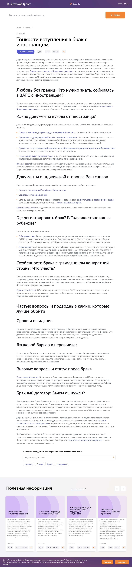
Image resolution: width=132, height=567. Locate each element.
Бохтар (40, 464)
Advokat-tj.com (20, 4)
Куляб (49, 464)
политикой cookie (32, 562)
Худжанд (28, 464)
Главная (19, 28)
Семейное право (26, 51)
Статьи (27, 28)
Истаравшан (62, 464)
